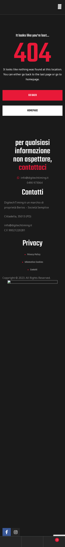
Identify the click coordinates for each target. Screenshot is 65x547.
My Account (11, 541)
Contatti (33, 270)
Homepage (32, 111)
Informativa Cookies (34, 262)
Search (32, 541)
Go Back (32, 95)
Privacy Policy (33, 254)
